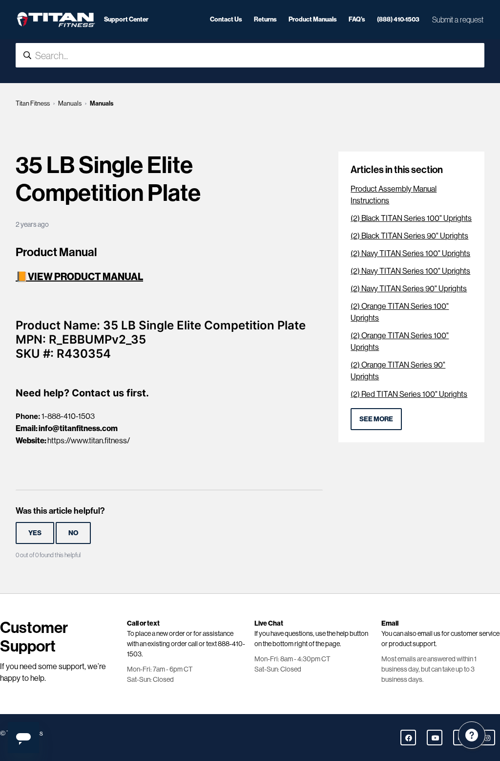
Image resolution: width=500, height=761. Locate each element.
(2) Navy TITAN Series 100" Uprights (410, 253)
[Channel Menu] (471, 735)
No (73, 532)
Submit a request (457, 19)
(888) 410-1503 (398, 19)
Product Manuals (313, 19)
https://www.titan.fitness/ (88, 440)
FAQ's (357, 19)
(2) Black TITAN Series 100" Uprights (411, 218)
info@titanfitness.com (78, 428)
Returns (265, 19)
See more (376, 418)
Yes (35, 532)
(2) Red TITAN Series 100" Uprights (409, 394)
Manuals (70, 103)
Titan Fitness (33, 103)
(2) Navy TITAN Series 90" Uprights (409, 288)
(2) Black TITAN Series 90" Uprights (409, 235)
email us (428, 633)
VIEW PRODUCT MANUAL (85, 276)
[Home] (56, 19)
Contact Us (226, 19)
